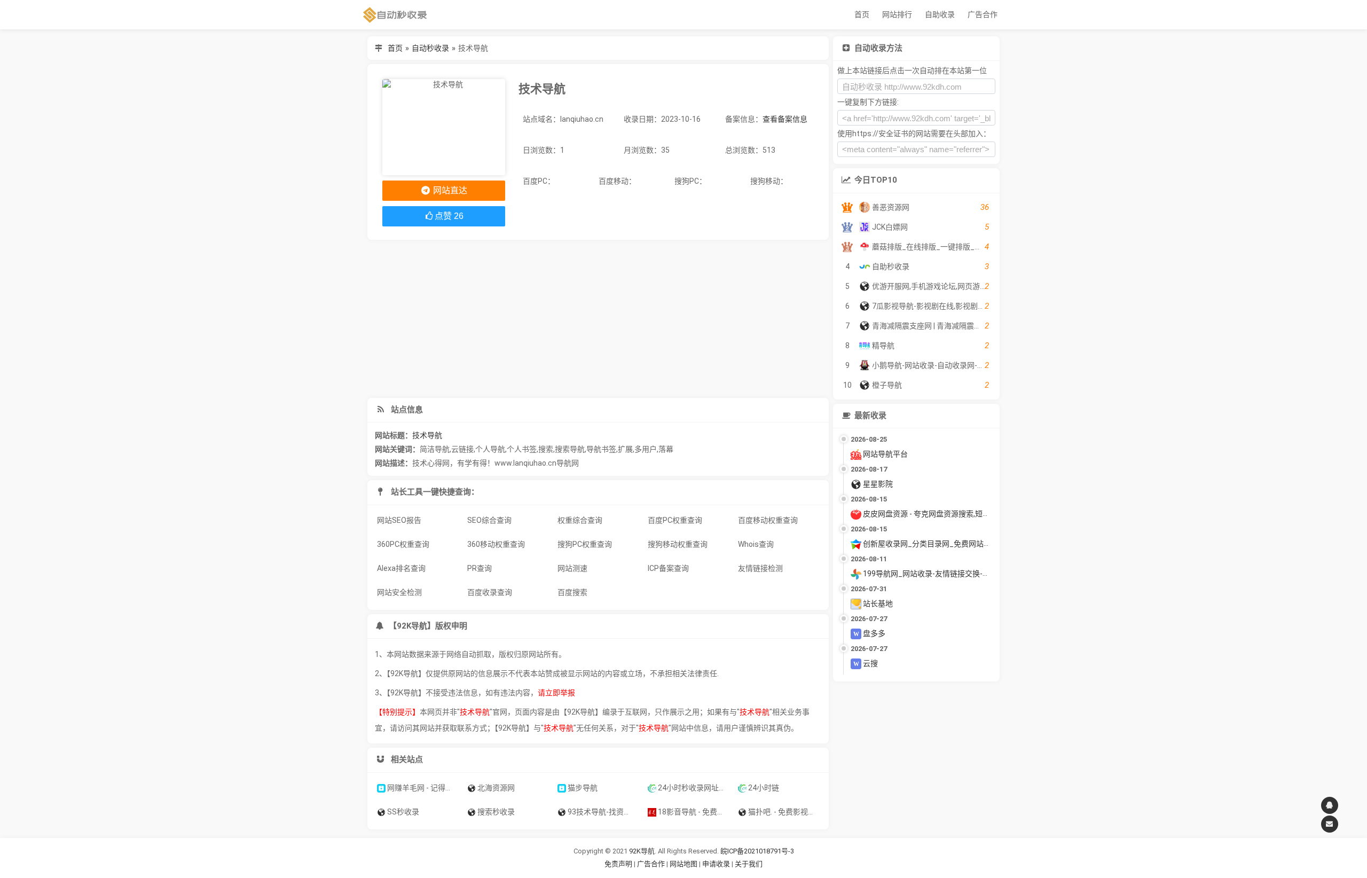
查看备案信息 (785, 119)
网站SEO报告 (399, 520)
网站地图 (684, 864)
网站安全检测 (399, 592)
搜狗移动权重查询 (678, 544)
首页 (861, 14)
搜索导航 (570, 449)
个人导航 (490, 449)
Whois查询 (756, 544)
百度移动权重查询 (768, 520)
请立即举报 (556, 692)
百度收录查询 (489, 592)
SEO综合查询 (489, 520)
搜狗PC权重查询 (584, 544)
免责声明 (618, 864)
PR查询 (479, 568)
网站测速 (572, 568)
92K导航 (642, 851)
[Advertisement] (598, 319)
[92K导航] (395, 14)
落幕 (665, 449)
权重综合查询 (579, 520)
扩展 (625, 449)
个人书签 (522, 449)
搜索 (545, 449)
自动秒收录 (430, 48)
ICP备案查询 (668, 568)
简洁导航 (435, 449)
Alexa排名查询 (401, 568)
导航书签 (601, 449)
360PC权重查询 (403, 544)
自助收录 (940, 14)
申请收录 (716, 864)
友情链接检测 (760, 568)
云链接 (462, 449)
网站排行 (897, 14)
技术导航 (427, 435)
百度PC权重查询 (675, 520)
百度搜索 (572, 592)
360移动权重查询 (496, 544)
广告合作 (982, 14)
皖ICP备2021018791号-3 (757, 851)
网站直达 (449, 190)
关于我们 (749, 864)
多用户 (645, 449)
